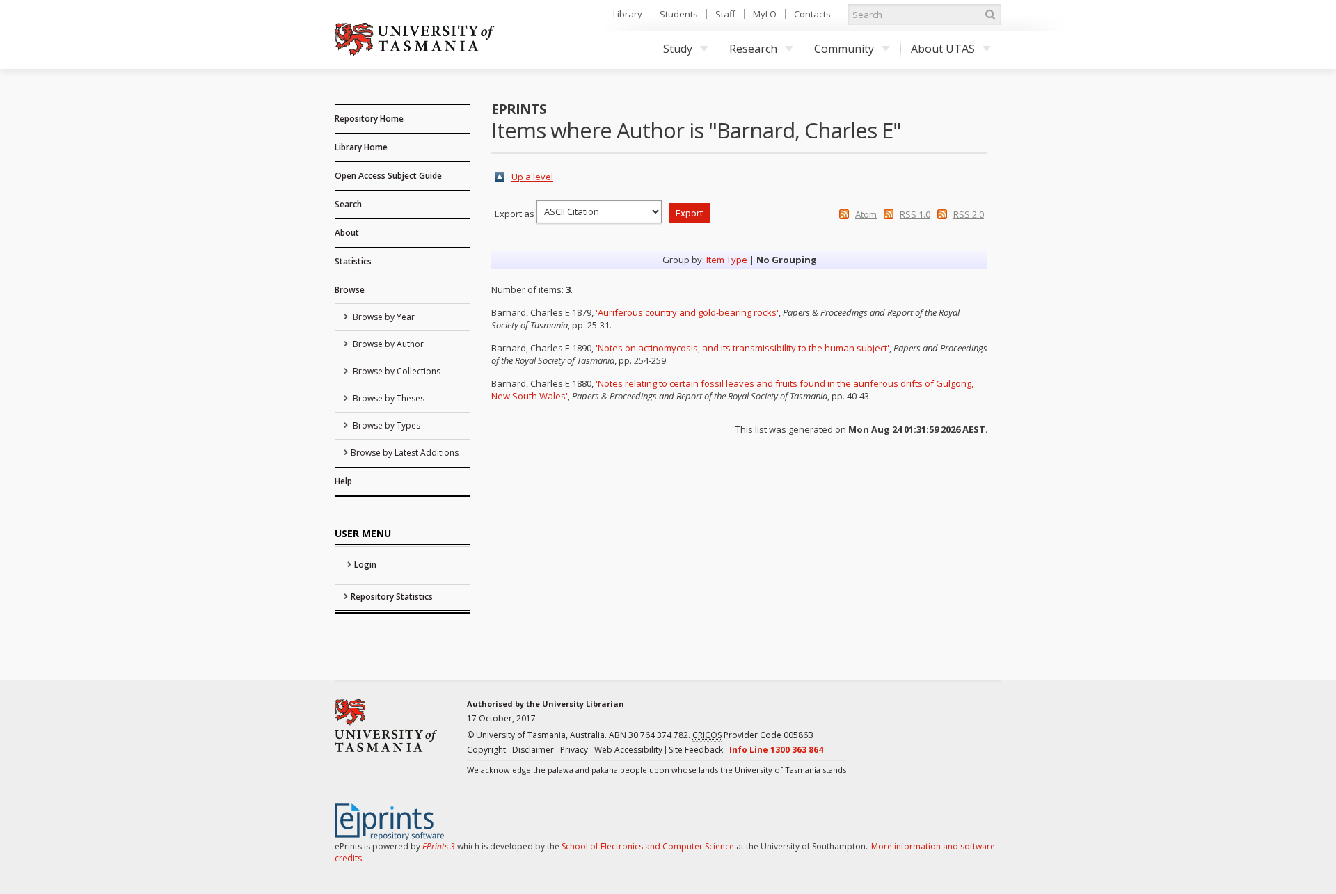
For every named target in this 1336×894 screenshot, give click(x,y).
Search (348, 204)
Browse (350, 290)
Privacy (574, 750)
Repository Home (369, 119)
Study (677, 48)
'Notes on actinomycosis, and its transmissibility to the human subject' (742, 348)
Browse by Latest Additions (405, 452)
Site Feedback (696, 750)
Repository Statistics (392, 596)
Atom (866, 214)
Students (679, 14)
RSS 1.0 (915, 214)
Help (343, 481)
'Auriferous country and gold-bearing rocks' (687, 312)
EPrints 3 (438, 846)
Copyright (486, 750)
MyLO (765, 14)
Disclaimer (533, 750)
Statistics (353, 261)
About (347, 233)
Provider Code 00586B (752, 735)
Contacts (812, 14)
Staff (725, 14)
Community (844, 48)
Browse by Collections (395, 371)
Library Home (361, 147)
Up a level (532, 176)
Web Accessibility (628, 750)
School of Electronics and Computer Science (648, 846)
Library (627, 14)
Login (365, 564)
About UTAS (943, 48)
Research (753, 48)
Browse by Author (387, 344)
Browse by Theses (387, 398)
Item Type (726, 259)
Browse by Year (383, 317)
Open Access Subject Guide (388, 176)
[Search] (990, 14)
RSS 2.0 (968, 214)
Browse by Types (385, 425)
